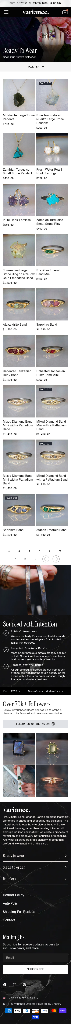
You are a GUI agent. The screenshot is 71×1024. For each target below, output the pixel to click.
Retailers (9, 879)
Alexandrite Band (15, 325)
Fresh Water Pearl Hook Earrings (49, 171)
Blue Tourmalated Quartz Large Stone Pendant (50, 119)
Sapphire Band (46, 325)
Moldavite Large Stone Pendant (19, 117)
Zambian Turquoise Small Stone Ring (49, 222)
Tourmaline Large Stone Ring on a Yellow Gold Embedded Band (19, 274)
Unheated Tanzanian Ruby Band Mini (50, 373)
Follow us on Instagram (32, 724)
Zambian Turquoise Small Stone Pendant (17, 171)
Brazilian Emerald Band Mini (48, 272)
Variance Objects (25, 1004)
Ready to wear (13, 855)
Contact (9, 920)
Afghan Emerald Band (51, 530)
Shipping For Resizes (19, 912)
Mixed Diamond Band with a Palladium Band (52, 478)
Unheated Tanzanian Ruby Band (17, 373)
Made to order (14, 867)
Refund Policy (13, 895)
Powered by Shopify (48, 1004)
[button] (6, 12)
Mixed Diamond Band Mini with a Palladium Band (18, 425)
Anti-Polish (11, 903)
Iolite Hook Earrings (17, 220)
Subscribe (35, 969)
